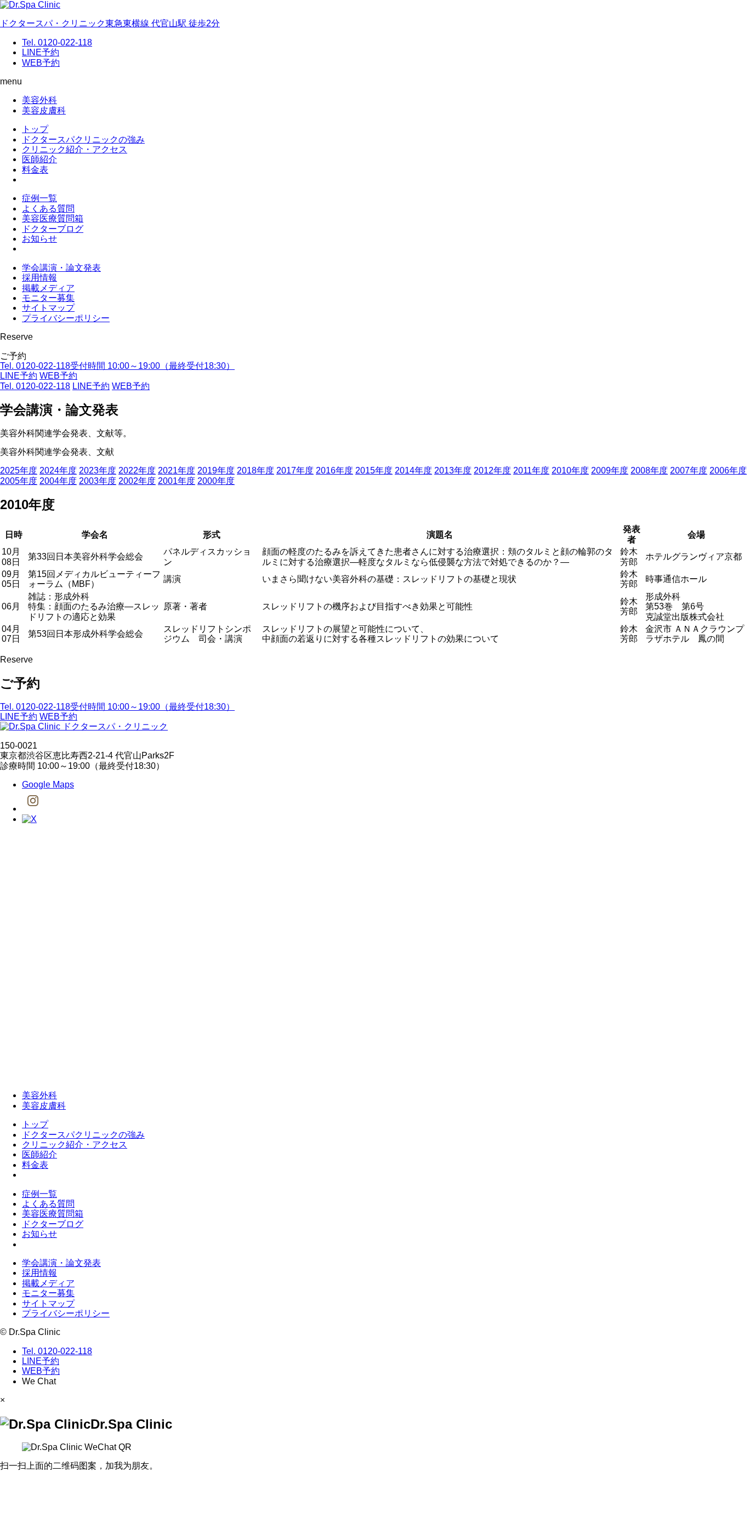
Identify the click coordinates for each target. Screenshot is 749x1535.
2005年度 (18, 481)
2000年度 (216, 481)
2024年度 (58, 470)
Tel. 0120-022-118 (57, 42)
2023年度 (97, 470)
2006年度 (728, 470)
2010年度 (570, 470)
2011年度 (531, 470)
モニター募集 (48, 298)
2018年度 (255, 470)
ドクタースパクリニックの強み (83, 139)
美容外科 (39, 100)
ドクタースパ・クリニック (114, 726)
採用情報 (39, 277)
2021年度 (176, 470)
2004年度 (58, 481)
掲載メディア (48, 288)
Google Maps (48, 784)
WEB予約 (41, 62)
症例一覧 (39, 198)
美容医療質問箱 (52, 218)
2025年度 (18, 470)
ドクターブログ (52, 228)
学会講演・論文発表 (61, 267)
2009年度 (609, 470)
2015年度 (374, 470)
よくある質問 (48, 208)
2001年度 (176, 481)
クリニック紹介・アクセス (74, 149)
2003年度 (97, 481)
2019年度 (216, 470)
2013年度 (453, 470)
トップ (35, 129)
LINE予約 (40, 52)
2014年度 (413, 470)
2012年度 (492, 470)
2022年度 (137, 470)
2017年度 (295, 470)
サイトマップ (48, 307)
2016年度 (334, 470)
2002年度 (137, 481)
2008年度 (649, 470)
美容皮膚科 (44, 110)
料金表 (35, 169)
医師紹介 (39, 159)
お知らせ (39, 238)
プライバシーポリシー (66, 318)
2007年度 (688, 470)
